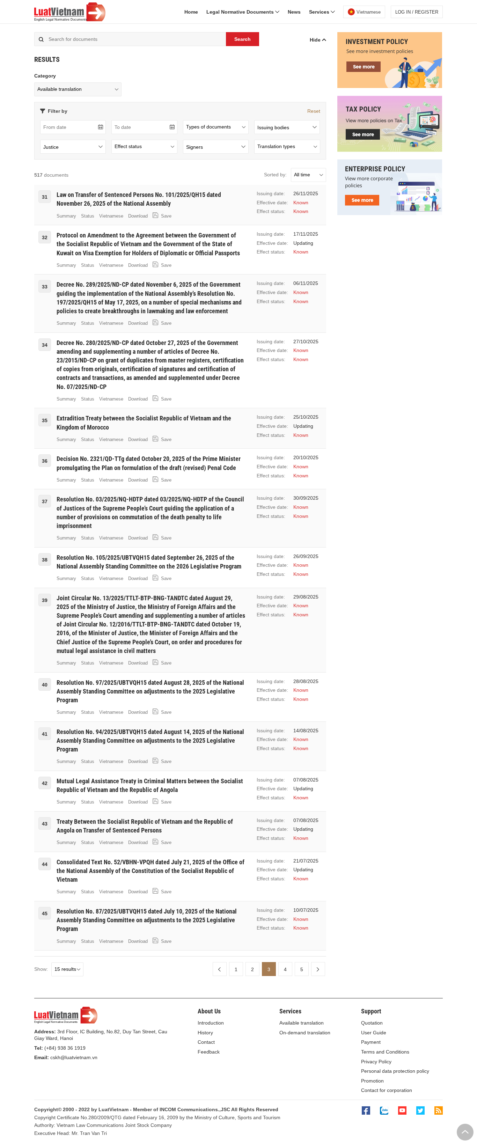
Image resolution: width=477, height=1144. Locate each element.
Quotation (372, 1023)
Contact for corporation (386, 1090)
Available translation (301, 1023)
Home (191, 12)
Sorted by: (275, 174)
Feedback (209, 1052)
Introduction (211, 1023)
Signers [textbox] (194, 147)
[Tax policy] (389, 150)
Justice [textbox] (51, 147)
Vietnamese (111, 216)
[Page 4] (318, 969)
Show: (41, 969)
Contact (206, 1042)
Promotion (372, 1081)
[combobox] (287, 127)
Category (45, 76)
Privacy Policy (376, 1061)
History (205, 1032)
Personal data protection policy (395, 1071)
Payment (371, 1042)
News (294, 12)
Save (165, 216)
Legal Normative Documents (240, 12)
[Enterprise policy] (389, 213)
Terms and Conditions (385, 1052)
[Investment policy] (389, 86)
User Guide (373, 1032)
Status (87, 216)
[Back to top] (465, 1132)
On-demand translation (304, 1032)
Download (138, 216)
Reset (313, 111)
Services (320, 12)
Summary (66, 216)
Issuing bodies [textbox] (273, 127)
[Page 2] (220, 969)
